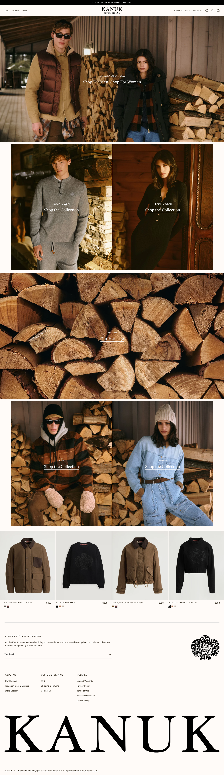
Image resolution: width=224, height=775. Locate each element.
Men (24, 11)
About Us (10, 674)
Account (198, 11)
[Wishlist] (206, 10)
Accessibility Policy (86, 695)
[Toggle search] (212, 10)
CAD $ (177, 11)
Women (16, 11)
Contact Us (46, 690)
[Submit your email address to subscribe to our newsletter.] (110, 654)
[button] (5, 606)
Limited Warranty (85, 681)
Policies (82, 674)
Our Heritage (11, 681)
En (186, 11)
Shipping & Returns (50, 685)
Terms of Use (83, 690)
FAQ (43, 681)
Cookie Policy (83, 700)
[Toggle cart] (218, 10)
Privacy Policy (83, 685)
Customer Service (52, 674)
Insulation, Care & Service (17, 685)
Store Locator (11, 690)
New (7, 11)
